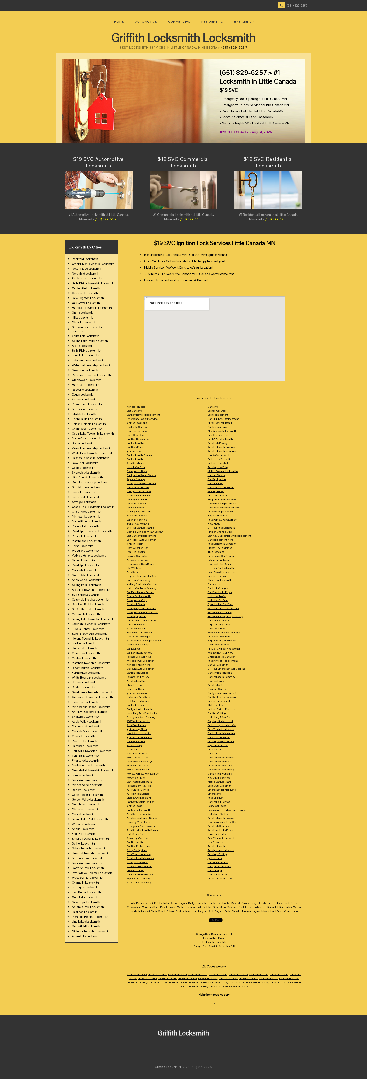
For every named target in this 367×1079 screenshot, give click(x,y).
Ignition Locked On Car (139, 737)
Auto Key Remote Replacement (144, 640)
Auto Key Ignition (136, 616)
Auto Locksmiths (136, 681)
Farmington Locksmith (86, 673)
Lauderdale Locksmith (86, 497)
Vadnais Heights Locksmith (89, 555)
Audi (211, 911)
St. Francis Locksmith (86, 409)
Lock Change (215, 870)
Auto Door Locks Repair (220, 830)
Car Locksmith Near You (221, 733)
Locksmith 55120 (248, 978)
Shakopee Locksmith (86, 716)
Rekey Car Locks (217, 806)
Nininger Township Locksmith (91, 931)
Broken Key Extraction (220, 459)
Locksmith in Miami (214, 938)
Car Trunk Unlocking (138, 580)
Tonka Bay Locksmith (86, 756)
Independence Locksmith (88, 360)
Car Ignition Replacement (222, 693)
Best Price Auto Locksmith (222, 838)
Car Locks (213, 753)
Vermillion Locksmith (85, 336)
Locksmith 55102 (197, 974)
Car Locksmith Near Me (140, 874)
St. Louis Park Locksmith (88, 858)
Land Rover (276, 911)
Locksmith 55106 (238, 982)
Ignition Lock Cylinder (220, 701)
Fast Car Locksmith (218, 435)
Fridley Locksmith (83, 834)
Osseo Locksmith (83, 560)
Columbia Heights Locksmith (91, 599)
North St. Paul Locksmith (88, 868)
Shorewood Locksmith (86, 580)
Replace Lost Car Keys (139, 656)
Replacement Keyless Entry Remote (227, 810)
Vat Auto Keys (134, 745)
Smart (161, 911)
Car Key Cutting (217, 713)
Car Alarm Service (137, 519)
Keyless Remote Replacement (143, 773)
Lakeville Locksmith (84, 492)
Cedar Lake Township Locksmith (93, 433)
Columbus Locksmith (86, 653)
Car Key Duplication (138, 439)
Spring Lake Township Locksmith (93, 619)
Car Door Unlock (217, 628)
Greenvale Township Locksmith (92, 697)
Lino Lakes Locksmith (86, 921)
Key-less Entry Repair (219, 564)
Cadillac (207, 907)
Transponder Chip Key (220, 612)
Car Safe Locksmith (137, 503)
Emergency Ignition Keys (222, 789)
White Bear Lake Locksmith (89, 677)
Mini (296, 911)
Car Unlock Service (218, 620)
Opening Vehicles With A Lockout (145, 531)
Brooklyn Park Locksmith (88, 604)
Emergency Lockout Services (142, 419)
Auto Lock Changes (218, 826)
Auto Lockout (215, 685)
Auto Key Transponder (139, 814)
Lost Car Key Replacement (141, 535)
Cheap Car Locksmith (220, 580)
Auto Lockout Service (138, 495)
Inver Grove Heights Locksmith (92, 873)
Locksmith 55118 (217, 982)
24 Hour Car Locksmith (221, 568)
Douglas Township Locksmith (91, 482)
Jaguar (256, 911)
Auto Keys (132, 572)
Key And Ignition (136, 777)
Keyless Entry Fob (217, 515)
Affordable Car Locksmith (140, 660)
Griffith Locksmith (168, 1067)
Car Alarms (214, 584)
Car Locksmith (135, 459)
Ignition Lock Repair (137, 423)
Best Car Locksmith (218, 495)
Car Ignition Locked (137, 673)
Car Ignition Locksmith (139, 709)
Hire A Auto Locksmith (139, 733)
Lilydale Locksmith (84, 414)
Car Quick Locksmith (219, 866)
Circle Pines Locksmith (87, 512)
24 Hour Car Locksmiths (140, 527)
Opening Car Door (218, 689)
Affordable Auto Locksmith (222, 431)
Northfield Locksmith (85, 273)
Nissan (265, 911)
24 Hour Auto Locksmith (221, 527)
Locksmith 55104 (197, 986)
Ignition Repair (135, 544)
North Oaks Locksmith (86, 575)
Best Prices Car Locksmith (222, 572)
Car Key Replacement (139, 846)
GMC (155, 903)
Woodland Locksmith (86, 551)
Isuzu (148, 903)
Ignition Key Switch (218, 576)
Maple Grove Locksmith (87, 438)
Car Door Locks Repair (220, 592)
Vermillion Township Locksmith (92, 448)
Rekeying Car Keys (218, 560)
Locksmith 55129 (289, 978)
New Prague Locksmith (87, 269)
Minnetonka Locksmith (87, 516)
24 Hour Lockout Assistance (223, 608)
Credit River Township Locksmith (93, 264)
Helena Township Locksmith (90, 638)
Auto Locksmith (216, 846)
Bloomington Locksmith (87, 668)
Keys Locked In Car (137, 757)
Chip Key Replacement (220, 721)
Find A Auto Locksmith (220, 439)
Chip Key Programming (221, 769)
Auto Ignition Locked (138, 794)
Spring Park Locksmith (86, 585)
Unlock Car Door (136, 467)
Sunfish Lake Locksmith (87, 487)
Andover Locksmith (84, 399)
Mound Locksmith (83, 814)
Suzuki (246, 903)
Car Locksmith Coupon (139, 455)
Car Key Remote (136, 741)
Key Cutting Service (219, 777)
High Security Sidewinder (222, 640)
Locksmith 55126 (218, 986)
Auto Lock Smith (136, 604)
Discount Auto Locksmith (140, 669)
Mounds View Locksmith (88, 731)
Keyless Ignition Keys (138, 664)
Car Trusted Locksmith (139, 781)
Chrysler (236, 911)
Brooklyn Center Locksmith (89, 712)
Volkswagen (134, 907)
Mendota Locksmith (85, 570)
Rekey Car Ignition (137, 850)
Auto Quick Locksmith (220, 765)
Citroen (288, 911)
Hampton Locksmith (85, 746)
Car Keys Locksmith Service (223, 507)
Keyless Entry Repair (138, 769)
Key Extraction (216, 842)
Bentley (180, 911)
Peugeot (255, 903)
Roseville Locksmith (85, 389)
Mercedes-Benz (150, 907)
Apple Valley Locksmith (87, 721)
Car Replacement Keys (220, 540)
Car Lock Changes (218, 588)
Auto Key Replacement (220, 511)
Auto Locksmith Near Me (140, 858)
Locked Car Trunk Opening (142, 588)
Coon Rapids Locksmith (87, 795)
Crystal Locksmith (83, 736)
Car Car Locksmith (218, 664)
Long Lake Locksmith (86, 355)
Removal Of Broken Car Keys (224, 632)
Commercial (179, 22)
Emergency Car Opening (221, 556)
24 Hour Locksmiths (138, 765)
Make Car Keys (216, 705)
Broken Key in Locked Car (222, 725)
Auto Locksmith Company (222, 544)
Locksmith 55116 (147, 978)
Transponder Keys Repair (140, 564)
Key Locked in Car (218, 745)
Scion (216, 907)
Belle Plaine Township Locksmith (93, 283)
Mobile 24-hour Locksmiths (223, 471)
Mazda (297, 907)
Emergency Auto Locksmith (142, 826)
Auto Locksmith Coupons (221, 447)
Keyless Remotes (136, 406)
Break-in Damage (137, 431)
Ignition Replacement (138, 693)
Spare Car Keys (135, 689)
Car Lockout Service (219, 802)
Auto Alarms (214, 749)
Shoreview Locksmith (86, 472)
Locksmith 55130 (157, 974)
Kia (219, 903)
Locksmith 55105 (136, 982)
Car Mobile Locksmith (139, 810)
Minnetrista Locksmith (86, 809)
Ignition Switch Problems (221, 709)
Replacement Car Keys (220, 652)
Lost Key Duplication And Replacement (229, 535)
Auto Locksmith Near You (222, 451)
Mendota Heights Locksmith (90, 917)
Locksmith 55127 (228, 978)
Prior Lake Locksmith (85, 760)
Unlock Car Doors (217, 874)
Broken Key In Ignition (220, 548)
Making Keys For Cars (139, 511)
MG (206, 903)
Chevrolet (232, 907)
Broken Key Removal (138, 523)
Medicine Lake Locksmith (88, 765)
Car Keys (213, 406)
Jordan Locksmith (83, 643)
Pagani (183, 903)
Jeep (223, 907)
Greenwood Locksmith (87, 380)
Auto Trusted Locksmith (221, 729)
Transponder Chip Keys (139, 761)
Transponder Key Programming (225, 616)
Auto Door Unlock (136, 725)
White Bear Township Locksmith (93, 453)
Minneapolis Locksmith (87, 785)
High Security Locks (219, 624)
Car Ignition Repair (218, 427)
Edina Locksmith (82, 546)
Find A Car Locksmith (139, 596)
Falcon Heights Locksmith (89, 424)
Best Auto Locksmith (138, 701)
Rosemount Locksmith (87, 404)
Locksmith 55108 (238, 974)
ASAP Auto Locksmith (138, 721)
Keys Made (214, 523)
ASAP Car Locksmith (138, 753)
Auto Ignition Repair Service (142, 818)
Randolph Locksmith (85, 565)
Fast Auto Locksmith (138, 515)
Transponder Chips (137, 600)
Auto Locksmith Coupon (221, 818)
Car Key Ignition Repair (220, 673)
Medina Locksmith (84, 658)
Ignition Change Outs (220, 531)
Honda (133, 911)
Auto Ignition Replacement (141, 483)
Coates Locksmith (83, 468)
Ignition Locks (134, 806)
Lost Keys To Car (217, 596)
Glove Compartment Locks (141, 620)
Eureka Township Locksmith (90, 634)
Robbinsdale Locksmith (87, 278)
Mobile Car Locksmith (220, 781)
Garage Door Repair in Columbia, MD (214, 946)
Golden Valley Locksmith (88, 799)
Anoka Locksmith (83, 829)
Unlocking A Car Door (220, 717)
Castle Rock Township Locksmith (93, 507)
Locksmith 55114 (177, 974)
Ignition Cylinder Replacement (224, 648)
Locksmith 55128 (258, 982)
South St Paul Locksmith (88, 907)
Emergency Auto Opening (141, 717)
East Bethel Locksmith (86, 892)
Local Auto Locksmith (219, 785)
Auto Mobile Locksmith (139, 866)
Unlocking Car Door (219, 814)
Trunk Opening (216, 552)
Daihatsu (164, 903)
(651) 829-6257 (297, 5)
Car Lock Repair (135, 705)
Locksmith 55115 (268, 978)
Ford (286, 903)
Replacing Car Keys (137, 838)
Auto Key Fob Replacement (223, 660)
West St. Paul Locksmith (87, 878)
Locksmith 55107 (197, 982)
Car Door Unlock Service (140, 592)
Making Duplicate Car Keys (142, 584)
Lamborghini (200, 911)
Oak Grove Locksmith (86, 303)
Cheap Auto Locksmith (139, 798)
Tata (264, 903)
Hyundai (190, 907)
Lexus (271, 903)
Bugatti (219, 911)
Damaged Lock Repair (139, 636)
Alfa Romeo (137, 903)
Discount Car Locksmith (221, 487)
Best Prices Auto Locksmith (141, 540)
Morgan (246, 911)
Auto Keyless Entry (218, 467)
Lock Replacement (218, 415)
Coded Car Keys (135, 870)
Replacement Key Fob (139, 785)
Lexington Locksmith (85, 887)
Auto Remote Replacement (222, 519)
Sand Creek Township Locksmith (93, 692)
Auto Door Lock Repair (220, 423)
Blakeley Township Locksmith (91, 590)
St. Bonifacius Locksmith (88, 609)
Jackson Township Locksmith (91, 624)
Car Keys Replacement (139, 652)
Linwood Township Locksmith (91, 853)
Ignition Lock (215, 858)
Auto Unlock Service (138, 789)
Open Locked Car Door (220, 604)
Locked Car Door (217, 411)
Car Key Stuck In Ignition (140, 802)
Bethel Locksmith (83, 843)
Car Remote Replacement (222, 503)
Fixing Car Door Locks (139, 491)
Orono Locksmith (83, 312)
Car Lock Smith (135, 507)
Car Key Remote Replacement (143, 415)
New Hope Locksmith (86, 902)
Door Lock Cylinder (218, 644)
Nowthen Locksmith (85, 370)
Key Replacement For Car (222, 822)
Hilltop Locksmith (83, 317)
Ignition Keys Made (218, 463)
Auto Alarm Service (137, 560)
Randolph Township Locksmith (92, 531)
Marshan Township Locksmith (91, 663)
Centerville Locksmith (86, 288)
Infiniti (280, 907)
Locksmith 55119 (187, 978)
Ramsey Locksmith (84, 741)
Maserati (236, 903)
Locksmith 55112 (218, 974)
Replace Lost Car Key (138, 878)
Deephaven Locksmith (87, 804)
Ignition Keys (134, 451)
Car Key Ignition (217, 479)
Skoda (279, 903)
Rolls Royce (260, 907)
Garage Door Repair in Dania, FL (214, 934)
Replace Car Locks (137, 556)
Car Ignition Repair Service (141, 475)
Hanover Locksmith (84, 682)
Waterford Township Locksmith (92, 365)
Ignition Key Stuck (137, 729)
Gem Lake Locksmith (86, 897)
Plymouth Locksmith (85, 526)
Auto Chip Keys (216, 798)
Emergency (244, 22)
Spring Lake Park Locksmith (90, 341)
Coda (227, 911)
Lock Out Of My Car (137, 624)
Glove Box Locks (217, 834)
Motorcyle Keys (216, 491)
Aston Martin (177, 907)
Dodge (192, 903)
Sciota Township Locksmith (89, 848)
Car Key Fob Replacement (222, 697)
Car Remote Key (136, 842)
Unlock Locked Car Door (221, 656)
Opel (241, 907)
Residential (212, 22)
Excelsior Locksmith (85, 702)
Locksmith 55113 (238, 986)
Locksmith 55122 (258, 974)
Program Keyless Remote (222, 499)
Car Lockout (133, 648)
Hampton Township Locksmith (92, 308)
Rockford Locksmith (85, 259)
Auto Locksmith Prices (220, 878)
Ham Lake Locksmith (85, 385)
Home (119, 22)
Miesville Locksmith (84, 322)
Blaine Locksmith (83, 346)
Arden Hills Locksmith (86, 936)
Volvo (289, 907)
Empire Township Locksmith (90, 838)
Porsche (164, 907)
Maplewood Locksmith (86, 726)
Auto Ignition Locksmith (221, 850)
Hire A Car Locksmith (219, 455)
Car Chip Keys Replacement (223, 419)
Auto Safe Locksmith (219, 636)
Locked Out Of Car (218, 862)
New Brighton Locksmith (88, 298)
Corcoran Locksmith (85, 293)
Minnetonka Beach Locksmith (91, 707)
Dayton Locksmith (84, 687)
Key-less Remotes (217, 681)
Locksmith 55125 (137, 974)
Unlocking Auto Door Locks (142, 713)
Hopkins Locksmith (84, 648)
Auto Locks (132, 749)
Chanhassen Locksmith (87, 429)
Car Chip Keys (215, 483)
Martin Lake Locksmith (86, 541)
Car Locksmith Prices (219, 761)
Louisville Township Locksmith (92, 751)
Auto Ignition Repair (137, 862)
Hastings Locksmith (85, 912)
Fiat (199, 907)
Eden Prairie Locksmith (87, 419)
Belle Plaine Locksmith (87, 350)
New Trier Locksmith (85, 463)
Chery (293, 903)
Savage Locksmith (84, 502)
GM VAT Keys (134, 568)
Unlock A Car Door (218, 600)
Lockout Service (216, 475)
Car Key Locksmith (137, 499)
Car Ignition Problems (220, 773)
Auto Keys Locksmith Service (142, 830)
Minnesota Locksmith (86, 614)
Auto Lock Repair (136, 628)
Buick (200, 903)
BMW (154, 911)
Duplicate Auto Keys (138, 644)
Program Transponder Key (141, 576)
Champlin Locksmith (85, 882)
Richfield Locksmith (85, 536)
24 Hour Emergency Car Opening (226, 669)
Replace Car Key (136, 479)
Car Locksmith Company (221, 677)
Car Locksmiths (135, 443)
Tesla (213, 903)
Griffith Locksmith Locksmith (184, 37)
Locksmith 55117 (279, 974)
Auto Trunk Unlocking (139, 882)
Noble (188, 911)
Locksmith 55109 (157, 982)
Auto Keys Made (136, 463)
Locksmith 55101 (167, 978)
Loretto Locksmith (83, 775)
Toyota (226, 903)
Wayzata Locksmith (84, 824)
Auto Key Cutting (217, 854)
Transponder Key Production (142, 612)
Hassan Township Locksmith (90, 458)
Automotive (146, 22)
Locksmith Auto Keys (138, 697)
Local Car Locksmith (219, 737)
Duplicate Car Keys (137, 427)
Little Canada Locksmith (87, 477)
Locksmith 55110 (177, 982)
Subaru (171, 911)
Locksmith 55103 (207, 978)
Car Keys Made (135, 447)
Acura (174, 903)
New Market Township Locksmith (93, 770)
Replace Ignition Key (138, 677)
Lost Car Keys (134, 411)
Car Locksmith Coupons (221, 757)
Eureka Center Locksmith (88, 629)
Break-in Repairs (136, 552)
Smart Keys (214, 794)
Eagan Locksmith (83, 394)
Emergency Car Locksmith (141, 608)
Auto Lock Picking (217, 443)
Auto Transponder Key (139, 854)
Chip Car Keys (134, 685)
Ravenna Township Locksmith (91, 375)
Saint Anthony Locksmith (88, 780)
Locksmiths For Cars (138, 487)
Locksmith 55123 (279, 982)
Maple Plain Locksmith (86, 521)
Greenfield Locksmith (86, 926)
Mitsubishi (144, 911)
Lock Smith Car (135, 834)
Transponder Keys (137, 471)
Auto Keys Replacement (221, 741)
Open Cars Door (135, 435)
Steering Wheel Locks (138, 822)
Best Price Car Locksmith (140, 632)
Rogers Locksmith (84, 790)
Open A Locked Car (137, 548)
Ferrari (249, 907)
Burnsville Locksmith (85, 594)
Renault (271, 907)
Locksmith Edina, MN (214, 942)
